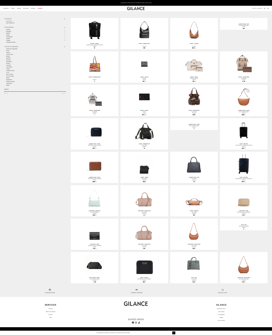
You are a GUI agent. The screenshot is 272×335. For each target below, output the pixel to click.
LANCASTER (9, 67)
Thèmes (8, 40)
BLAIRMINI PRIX (244, 144)
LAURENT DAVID (10, 70)
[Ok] (173, 332)
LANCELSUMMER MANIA (95, 77)
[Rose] (94, 81)
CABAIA (8, 52)
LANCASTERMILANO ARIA (194, 244)
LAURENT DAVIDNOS (194, 177)
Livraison (51, 308)
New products (10, 23)
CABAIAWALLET (144, 77)
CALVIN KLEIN (9, 54)
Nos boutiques (221, 314)
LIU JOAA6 (243, 224)
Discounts (9, 21)
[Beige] (243, 81)
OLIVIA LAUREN (10, 76)
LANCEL (8, 69)
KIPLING (8, 63)
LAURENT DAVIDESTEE (243, 110)
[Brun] (244, 28)
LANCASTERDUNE (243, 210)
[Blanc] (192, 81)
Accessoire (9, 37)
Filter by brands (11, 46)
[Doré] (94, 148)
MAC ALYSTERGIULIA (94, 277)
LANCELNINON (144, 177)
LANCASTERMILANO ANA (144, 210)
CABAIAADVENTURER (243, 77)
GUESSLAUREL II (144, 277)
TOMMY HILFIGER (10, 81)
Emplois (221, 317)
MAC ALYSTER (9, 74)
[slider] (4, 91)
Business (6, 8)
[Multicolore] (144, 81)
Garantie (50, 314)
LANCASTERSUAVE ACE (94, 210)
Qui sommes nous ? (221, 308)
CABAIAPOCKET (144, 110)
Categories (9, 27)
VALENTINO (9, 83)
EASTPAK (8, 58)
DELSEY (8, 56)
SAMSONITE (9, 79)
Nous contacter (221, 320)
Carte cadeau (257, 8)
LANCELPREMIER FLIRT (144, 43)
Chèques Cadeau (10, 42)
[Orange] (194, 81)
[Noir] (143, 81)
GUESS (7, 85)
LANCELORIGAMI (194, 210)
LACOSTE (8, 65)
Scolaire (26, 8)
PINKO (7, 78)
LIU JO (7, 72)
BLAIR (7, 50)
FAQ (51, 317)
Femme (13, 8)
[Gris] (144, 114)
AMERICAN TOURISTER (11, 49)
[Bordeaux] (243, 28)
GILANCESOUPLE (94, 43)
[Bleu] (242, 81)
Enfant (8, 33)
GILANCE (8, 60)
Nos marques (221, 311)
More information (126, 332)
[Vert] (143, 114)
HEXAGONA (9, 61)
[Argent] (94, 114)
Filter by (8, 19)
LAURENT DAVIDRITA (243, 24)
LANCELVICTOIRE (194, 43)
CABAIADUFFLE (194, 77)
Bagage (33, 8)
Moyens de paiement (50, 311)
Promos (40, 8)
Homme (19, 8)
